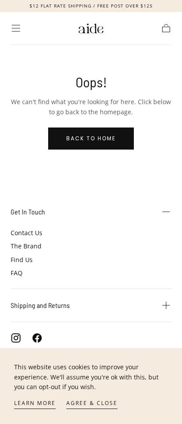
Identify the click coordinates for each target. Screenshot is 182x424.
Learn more (35, 403)
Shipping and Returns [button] (40, 305)
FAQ (17, 273)
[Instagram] (16, 338)
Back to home (91, 138)
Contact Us (26, 233)
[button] (16, 28)
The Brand (26, 246)
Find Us (22, 259)
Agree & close (92, 403)
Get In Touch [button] (28, 211)
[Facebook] (37, 338)
